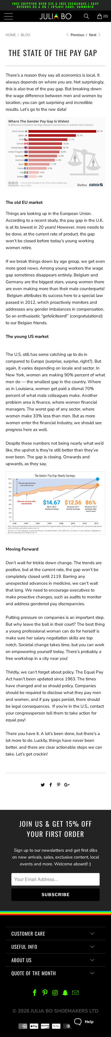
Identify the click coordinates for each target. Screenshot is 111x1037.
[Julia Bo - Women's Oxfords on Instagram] (55, 993)
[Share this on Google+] (66, 785)
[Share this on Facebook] (51, 785)
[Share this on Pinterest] (58, 785)
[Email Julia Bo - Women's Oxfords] (75, 993)
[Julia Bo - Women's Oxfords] (55, 16)
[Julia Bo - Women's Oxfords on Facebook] (35, 993)
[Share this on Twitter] (43, 785)
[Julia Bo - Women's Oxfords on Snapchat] (65, 993)
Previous (77, 35)
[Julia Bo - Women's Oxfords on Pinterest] (45, 993)
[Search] (88, 16)
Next (93, 35)
